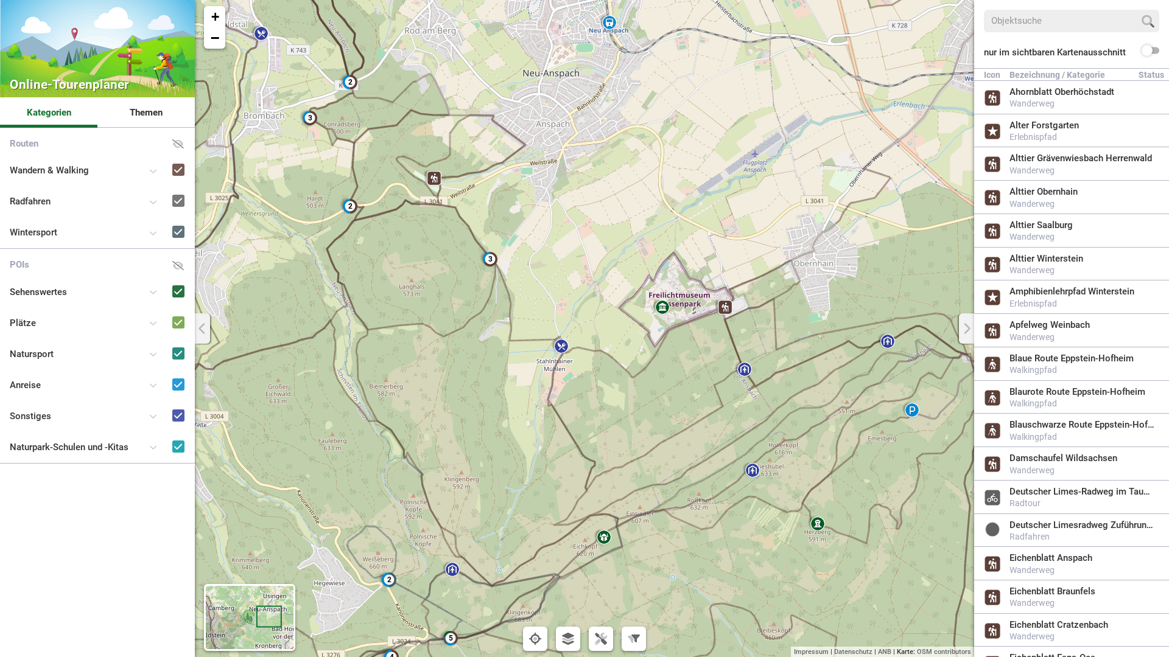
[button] (744, 369)
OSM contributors (944, 652)
